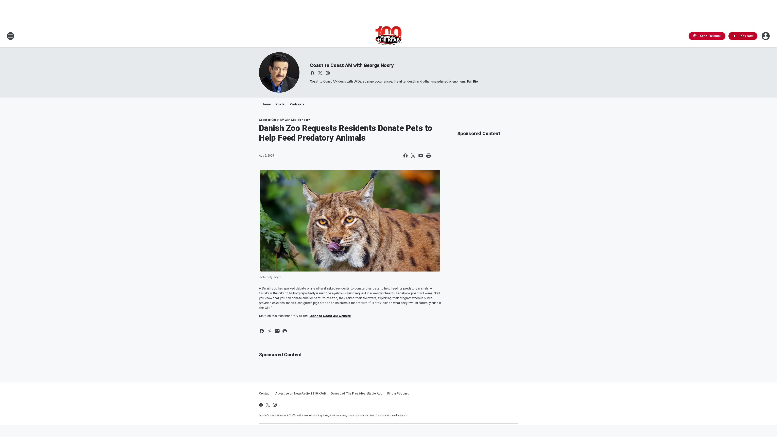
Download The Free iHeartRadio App (356, 393)
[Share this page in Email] (421, 155)
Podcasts (297, 104)
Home (266, 104)
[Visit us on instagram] (327, 73)
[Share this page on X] (413, 155)
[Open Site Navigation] (10, 36)
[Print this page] (428, 155)
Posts (280, 104)
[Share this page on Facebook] (405, 155)
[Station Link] (388, 36)
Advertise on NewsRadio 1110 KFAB (300, 393)
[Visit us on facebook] (312, 73)
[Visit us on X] (320, 73)
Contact (265, 393)
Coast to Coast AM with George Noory (352, 65)
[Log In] (766, 36)
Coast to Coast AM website (330, 316)
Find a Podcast (398, 393)
